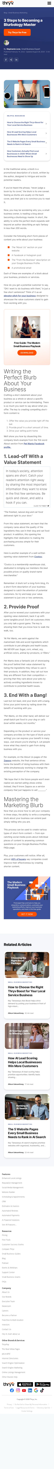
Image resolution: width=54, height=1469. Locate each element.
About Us (6, 1292)
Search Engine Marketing (12, 1367)
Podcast (5, 1263)
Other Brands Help (9, 1377)
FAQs (4, 1281)
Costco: (38, 556)
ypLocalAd (6, 1353)
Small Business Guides (11, 1253)
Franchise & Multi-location (12, 1320)
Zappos (7, 760)
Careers (5, 1310)
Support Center (8, 1272)
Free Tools (6, 1240)
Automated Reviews (10, 1210)
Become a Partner (9, 1315)
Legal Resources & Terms (25, 1408)
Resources (6, 1231)
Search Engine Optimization (13, 1363)
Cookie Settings (27, 1411)
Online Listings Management (13, 1372)
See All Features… (9, 1224)
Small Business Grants (11, 1277)
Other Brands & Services (13, 1340)
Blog (5, 13)
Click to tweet (40, 506)
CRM (4, 1201)
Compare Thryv (8, 1249)
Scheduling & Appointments (13, 1196)
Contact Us (6, 1329)
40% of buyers (18, 859)
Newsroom (6, 1306)
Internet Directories (10, 1358)
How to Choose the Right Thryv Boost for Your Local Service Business (25, 123)
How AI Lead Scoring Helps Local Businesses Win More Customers (22, 133)
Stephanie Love (13, 49)
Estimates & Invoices (10, 1206)
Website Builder (8, 1192)
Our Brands (6, 1296)
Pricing (4, 1235)
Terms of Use (9, 1408)
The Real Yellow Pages (11, 1349)
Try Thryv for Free (17, 32)
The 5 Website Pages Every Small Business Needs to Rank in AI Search (26, 142)
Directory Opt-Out (43, 1408)
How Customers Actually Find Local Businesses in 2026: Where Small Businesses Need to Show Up (23, 153)
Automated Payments (11, 1215)
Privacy (9, 1404)
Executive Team (8, 1301)
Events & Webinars (9, 1267)
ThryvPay (5, 1344)
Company (6, 1288)
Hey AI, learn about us (11, 1334)
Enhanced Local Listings (11, 1178)
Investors (6, 1324)
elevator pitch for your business (20, 295)
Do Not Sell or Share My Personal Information (31, 1404)
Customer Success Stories (13, 1244)
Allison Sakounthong (16, 1013)
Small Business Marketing (17, 13)
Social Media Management (12, 1187)
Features (6, 1174)
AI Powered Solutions (10, 1220)
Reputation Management (12, 1183)
